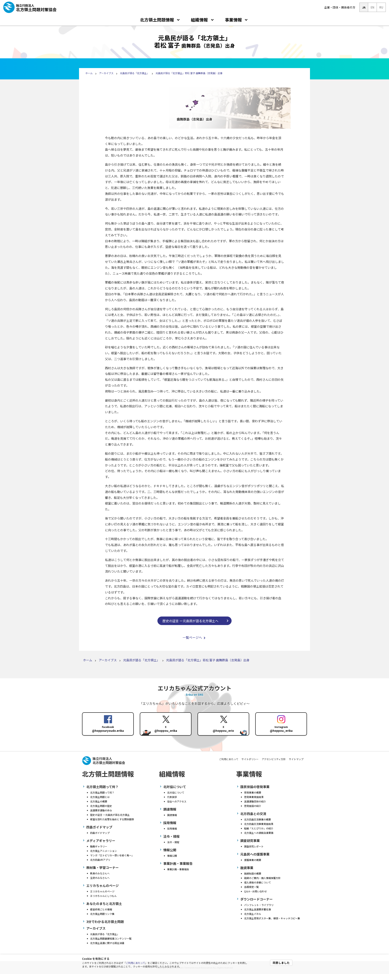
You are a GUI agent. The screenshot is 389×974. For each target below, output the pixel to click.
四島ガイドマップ (100, 832)
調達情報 (172, 815)
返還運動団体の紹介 (255, 801)
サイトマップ (296, 759)
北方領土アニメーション (103, 850)
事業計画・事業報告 (178, 869)
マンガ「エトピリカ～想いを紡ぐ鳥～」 (112, 855)
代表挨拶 (172, 797)
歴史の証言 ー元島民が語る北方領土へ (190, 620)
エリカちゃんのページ (102, 891)
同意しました (281, 963)
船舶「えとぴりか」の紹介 (258, 828)
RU (381, 7)
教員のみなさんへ (100, 873)
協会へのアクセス (176, 801)
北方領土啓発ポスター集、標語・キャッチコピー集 (272, 918)
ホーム (89, 73)
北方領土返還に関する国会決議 (107, 943)
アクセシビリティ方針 (274, 759)
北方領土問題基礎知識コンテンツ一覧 (110, 938)
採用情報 (172, 828)
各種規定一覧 (251, 887)
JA (363, 7)
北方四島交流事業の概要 (257, 819)
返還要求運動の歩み (101, 810)
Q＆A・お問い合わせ (255, 891)
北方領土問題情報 (157, 20)
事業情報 (233, 20)
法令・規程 (173, 842)
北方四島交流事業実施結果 (258, 824)
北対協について (175, 792)
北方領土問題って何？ (102, 792)
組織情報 (199, 20)
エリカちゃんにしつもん (103, 895)
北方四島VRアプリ (100, 859)
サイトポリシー (250, 759)
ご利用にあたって (135, 962)
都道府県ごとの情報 (101, 909)
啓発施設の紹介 (252, 806)
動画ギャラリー (98, 846)
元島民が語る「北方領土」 (134, 73)
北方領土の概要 (98, 801)
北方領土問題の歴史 (101, 806)
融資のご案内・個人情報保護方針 (262, 878)
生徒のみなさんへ (100, 877)
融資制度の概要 (252, 873)
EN (372, 7)
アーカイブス (106, 73)
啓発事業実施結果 (254, 797)
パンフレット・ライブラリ (259, 905)
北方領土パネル (252, 913)
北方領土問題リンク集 (102, 913)
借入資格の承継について (257, 882)
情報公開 (172, 855)
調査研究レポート (254, 846)
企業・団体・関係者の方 (339, 7)
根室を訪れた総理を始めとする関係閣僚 (112, 819)
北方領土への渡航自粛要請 (258, 832)
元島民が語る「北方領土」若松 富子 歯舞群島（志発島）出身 (189, 73)
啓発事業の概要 (252, 792)
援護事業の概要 (252, 860)
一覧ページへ (192, 637)
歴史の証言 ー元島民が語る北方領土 (110, 814)
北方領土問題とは (100, 797)
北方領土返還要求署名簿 (257, 909)
